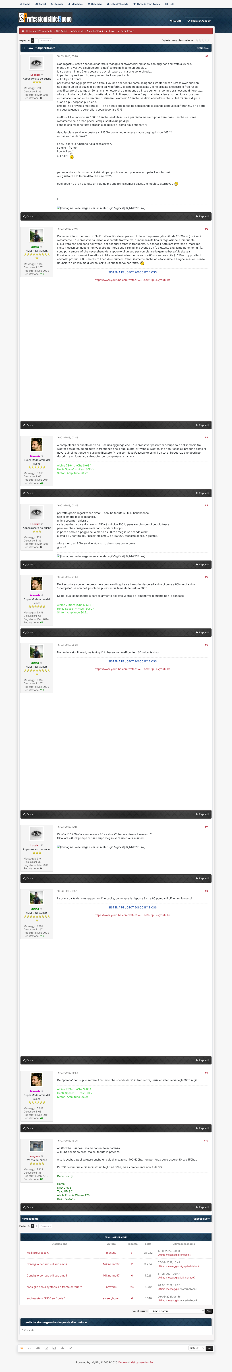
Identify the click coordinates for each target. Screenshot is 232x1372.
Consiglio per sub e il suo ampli (47, 1264)
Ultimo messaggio (168, 1254)
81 (132, 1252)
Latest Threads (119, 4)
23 (132, 1287)
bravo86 (111, 1287)
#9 (206, 1072)
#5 (206, 576)
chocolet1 (186, 1254)
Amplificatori (94, 31)
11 (132, 1264)
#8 (206, 890)
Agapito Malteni (189, 1266)
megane (35, 1156)
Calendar (96, 4)
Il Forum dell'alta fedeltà (39, 31)
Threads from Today (148, 4)
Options (202, 47)
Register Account (200, 20)
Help (171, 4)
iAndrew (123, 1362)
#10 (206, 1140)
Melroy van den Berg (143, 1362)
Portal (42, 4)
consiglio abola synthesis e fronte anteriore (54, 1287)
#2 (206, 228)
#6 (206, 644)
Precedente (31, 1218)
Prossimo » (45, 40)
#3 (206, 437)
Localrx (35, 74)
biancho (111, 1252)
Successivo (200, 1218)
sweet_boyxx (111, 1298)
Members (76, 4)
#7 (206, 826)
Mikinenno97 (111, 1264)
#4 (206, 505)
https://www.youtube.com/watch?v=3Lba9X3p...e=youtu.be (133, 280)
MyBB (95, 1362)
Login (177, 20)
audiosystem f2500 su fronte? (46, 1298)
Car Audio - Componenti (69, 31)
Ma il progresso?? (38, 1252)
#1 (207, 56)
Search (58, 4)
